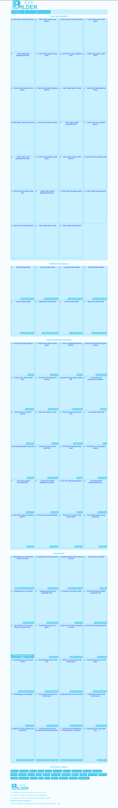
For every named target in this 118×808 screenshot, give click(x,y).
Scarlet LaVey (29, 409)
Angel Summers (23, 778)
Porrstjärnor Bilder (31, 12)
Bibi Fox (47, 778)
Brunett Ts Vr (78, 622)
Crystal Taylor (63, 778)
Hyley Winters (66, 774)
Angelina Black (97, 771)
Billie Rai (40, 771)
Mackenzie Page (77, 409)
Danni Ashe (33, 778)
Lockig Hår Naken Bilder (75, 298)
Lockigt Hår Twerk (101, 726)
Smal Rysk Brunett (52, 726)
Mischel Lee (14, 771)
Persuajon (31, 375)
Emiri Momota (57, 771)
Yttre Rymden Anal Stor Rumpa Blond (22, 656)
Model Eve (55, 778)
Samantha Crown (53, 478)
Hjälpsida (13, 800)
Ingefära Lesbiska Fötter (75, 588)
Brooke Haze (54, 375)
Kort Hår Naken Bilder (75, 333)
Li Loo (105, 443)
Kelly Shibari (73, 778)
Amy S (41, 778)
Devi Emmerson (76, 771)
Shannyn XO (78, 546)
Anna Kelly (103, 409)
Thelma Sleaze (77, 443)
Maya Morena (102, 478)
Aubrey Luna (102, 774)
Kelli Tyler (79, 512)
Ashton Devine (56, 774)
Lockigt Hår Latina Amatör (26, 691)
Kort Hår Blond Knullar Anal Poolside (47, 760)
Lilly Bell (38, 774)
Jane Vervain (30, 512)
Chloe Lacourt (54, 546)
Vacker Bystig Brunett (51, 691)
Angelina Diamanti (101, 375)
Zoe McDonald (102, 512)
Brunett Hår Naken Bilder (99, 333)
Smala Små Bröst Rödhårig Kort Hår (71, 760)
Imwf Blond (103, 588)
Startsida (14, 12)
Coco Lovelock (92, 774)
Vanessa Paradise (84, 778)
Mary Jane (55, 443)
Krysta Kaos (54, 512)
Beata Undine (30, 443)
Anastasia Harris (53, 409)
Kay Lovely (31, 774)
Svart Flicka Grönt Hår (100, 691)
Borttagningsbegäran (24, 800)
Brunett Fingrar (53, 657)
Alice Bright (30, 478)
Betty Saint (75, 774)
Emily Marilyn (24, 771)
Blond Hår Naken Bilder (100, 298)
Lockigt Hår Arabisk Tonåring (25, 760)
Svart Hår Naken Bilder (51, 298)
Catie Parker (22, 774)
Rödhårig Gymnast (52, 622)
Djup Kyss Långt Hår (76, 726)
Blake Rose (33, 771)
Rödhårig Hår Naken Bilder (50, 333)
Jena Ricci (14, 774)
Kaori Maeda (103, 546)
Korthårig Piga (29, 726)
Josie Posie (30, 546)
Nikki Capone (87, 771)
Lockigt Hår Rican (28, 622)
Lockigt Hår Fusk (53, 588)
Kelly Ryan (14, 778)
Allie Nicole (67, 771)
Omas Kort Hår (102, 657)
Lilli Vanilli (79, 478)
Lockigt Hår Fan (102, 760)
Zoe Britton (83, 774)
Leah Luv (79, 375)
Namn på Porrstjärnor (44, 12)
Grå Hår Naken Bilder (27, 298)
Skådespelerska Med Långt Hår (24, 588)
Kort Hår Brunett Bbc (100, 622)
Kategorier (21, 12)
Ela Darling (46, 774)
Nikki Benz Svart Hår (76, 657)
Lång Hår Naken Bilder (27, 333)
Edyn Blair (48, 771)
